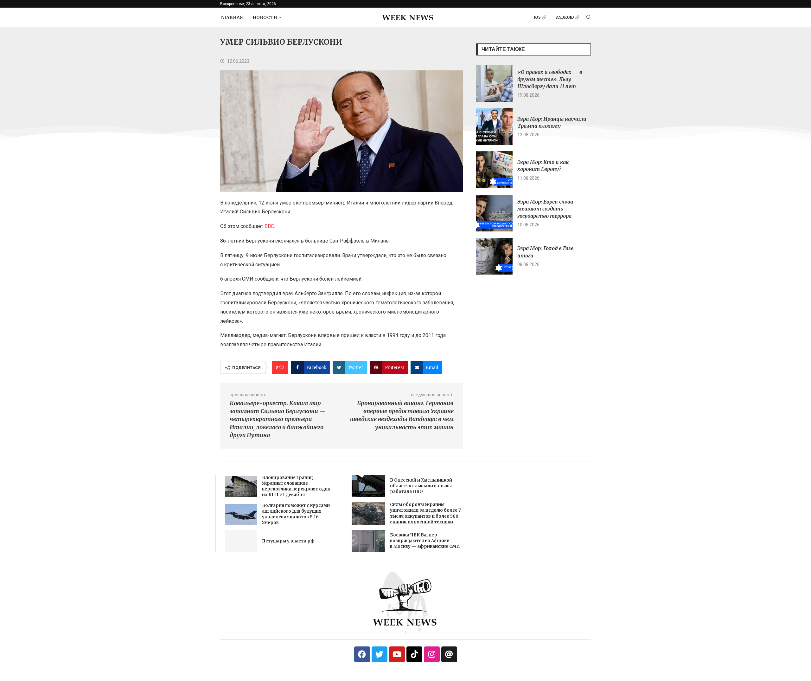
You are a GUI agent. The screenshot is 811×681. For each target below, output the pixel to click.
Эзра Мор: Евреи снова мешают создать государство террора (545, 208)
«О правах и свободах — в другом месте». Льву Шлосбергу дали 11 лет (549, 79)
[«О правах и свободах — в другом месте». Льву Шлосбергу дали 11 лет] (494, 83)
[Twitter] (379, 654)
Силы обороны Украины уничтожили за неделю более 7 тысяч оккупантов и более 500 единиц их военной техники (425, 513)
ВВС (269, 226)
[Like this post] (281, 367)
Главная (231, 17)
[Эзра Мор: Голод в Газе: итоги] (494, 256)
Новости (264, 17)
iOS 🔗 (540, 17)
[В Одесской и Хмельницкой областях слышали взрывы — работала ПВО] (368, 486)
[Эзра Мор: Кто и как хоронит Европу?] (494, 169)
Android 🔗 (568, 17)
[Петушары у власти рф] (241, 541)
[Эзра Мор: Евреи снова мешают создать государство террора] (494, 213)
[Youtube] (397, 654)
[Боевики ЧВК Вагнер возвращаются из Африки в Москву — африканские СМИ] (368, 541)
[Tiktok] (414, 654)
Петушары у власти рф (288, 541)
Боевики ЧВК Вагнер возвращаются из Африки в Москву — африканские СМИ (425, 540)
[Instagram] (432, 654)
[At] (449, 654)
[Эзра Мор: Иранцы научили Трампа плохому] (494, 126)
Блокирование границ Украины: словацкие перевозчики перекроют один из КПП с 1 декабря (296, 486)
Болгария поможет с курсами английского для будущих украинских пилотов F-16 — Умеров (296, 514)
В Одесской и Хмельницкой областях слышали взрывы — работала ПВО (423, 485)
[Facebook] (362, 654)
